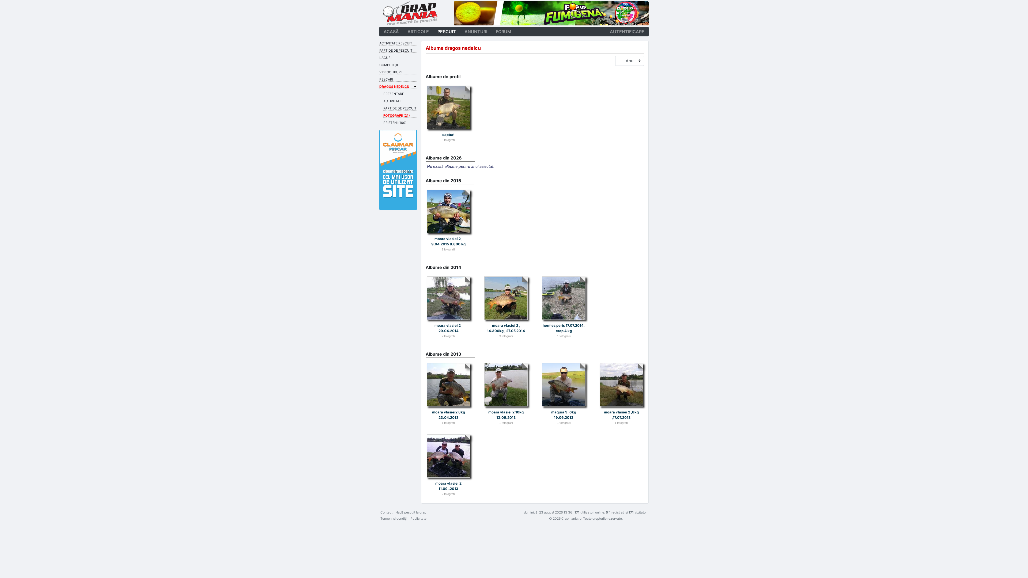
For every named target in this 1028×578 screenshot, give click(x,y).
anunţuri (475, 31)
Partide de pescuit (396, 50)
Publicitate (418, 518)
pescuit (446, 31)
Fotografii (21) (396, 115)
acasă (391, 31)
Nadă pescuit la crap (410, 512)
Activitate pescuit (395, 43)
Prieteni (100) (394, 123)
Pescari (386, 79)
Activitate (392, 101)
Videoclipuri (390, 72)
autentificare (627, 31)
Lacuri (385, 58)
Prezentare (393, 94)
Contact (386, 512)
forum (503, 31)
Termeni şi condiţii (393, 518)
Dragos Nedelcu (394, 87)
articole (418, 31)
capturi (448, 134)
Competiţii (388, 65)
